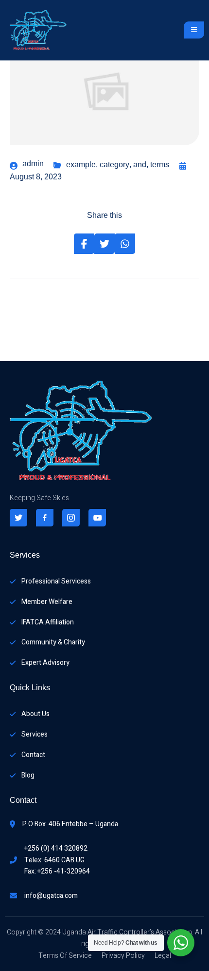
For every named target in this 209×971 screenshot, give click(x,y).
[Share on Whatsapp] (125, 243)
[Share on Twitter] (104, 243)
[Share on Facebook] (84, 243)
